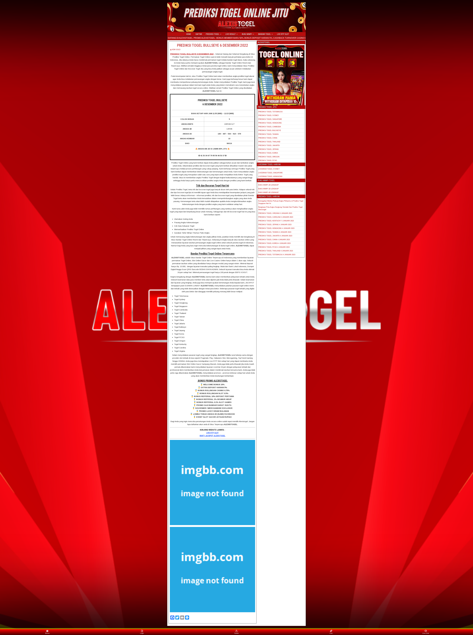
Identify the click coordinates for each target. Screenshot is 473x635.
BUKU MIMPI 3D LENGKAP (268, 189)
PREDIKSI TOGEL (212, 34)
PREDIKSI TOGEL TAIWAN (268, 134)
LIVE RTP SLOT (283, 34)
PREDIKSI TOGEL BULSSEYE (269, 130)
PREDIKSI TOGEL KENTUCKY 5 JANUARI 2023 (276, 221)
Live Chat (425, 633)
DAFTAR (198, 34)
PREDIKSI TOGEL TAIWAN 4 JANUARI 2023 (274, 232)
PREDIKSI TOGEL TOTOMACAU (270, 112)
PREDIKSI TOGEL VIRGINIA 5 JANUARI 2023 (275, 213)
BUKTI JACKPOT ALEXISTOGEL (212, 436)
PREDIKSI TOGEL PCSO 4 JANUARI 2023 (274, 247)
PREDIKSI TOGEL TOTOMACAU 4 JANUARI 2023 (276, 255)
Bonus (47, 633)
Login (142, 633)
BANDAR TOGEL (264, 34)
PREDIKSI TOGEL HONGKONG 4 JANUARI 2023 (276, 228)
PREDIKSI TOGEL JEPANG (268, 149)
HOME (188, 34)
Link (331, 633)
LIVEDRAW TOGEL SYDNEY (269, 169)
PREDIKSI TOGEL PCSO (267, 160)
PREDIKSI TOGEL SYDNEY (268, 115)
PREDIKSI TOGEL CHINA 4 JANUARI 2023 (274, 240)
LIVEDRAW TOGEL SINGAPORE (270, 173)
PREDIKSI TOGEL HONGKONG (270, 123)
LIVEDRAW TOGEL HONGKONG (270, 176)
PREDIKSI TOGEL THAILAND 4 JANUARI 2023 (275, 251)
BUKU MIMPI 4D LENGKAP (268, 192)
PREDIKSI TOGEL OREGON (268, 157)
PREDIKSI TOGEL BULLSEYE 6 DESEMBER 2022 (212, 45)
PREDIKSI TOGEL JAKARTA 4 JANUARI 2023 (275, 236)
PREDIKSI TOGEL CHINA (267, 138)
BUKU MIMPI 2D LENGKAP (268, 185)
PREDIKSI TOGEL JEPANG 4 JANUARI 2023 (274, 224)
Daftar (236, 633)
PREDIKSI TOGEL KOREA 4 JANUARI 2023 (274, 243)
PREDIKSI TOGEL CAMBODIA (269, 127)
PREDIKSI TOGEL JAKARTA (269, 145)
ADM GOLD (176, 49)
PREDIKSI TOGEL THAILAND (269, 142)
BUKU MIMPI (247, 34)
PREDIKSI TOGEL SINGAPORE (270, 119)
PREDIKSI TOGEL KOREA (268, 153)
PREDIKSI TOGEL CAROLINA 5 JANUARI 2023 (275, 217)
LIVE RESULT (230, 34)
